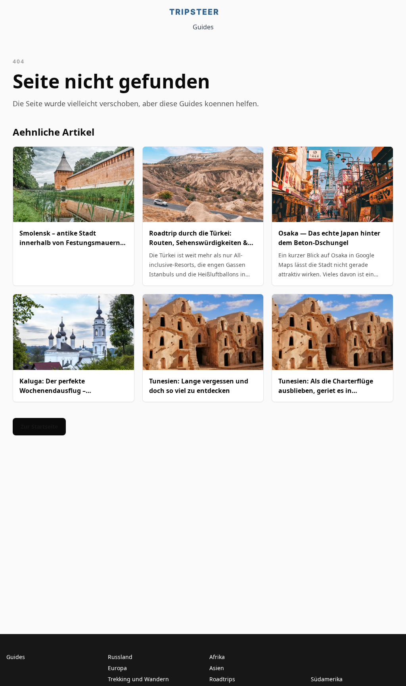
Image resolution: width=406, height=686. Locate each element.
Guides (203, 27)
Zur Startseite (39, 426)
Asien (216, 668)
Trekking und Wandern (138, 679)
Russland (120, 657)
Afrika (217, 657)
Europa (117, 668)
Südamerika (327, 679)
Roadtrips (222, 679)
